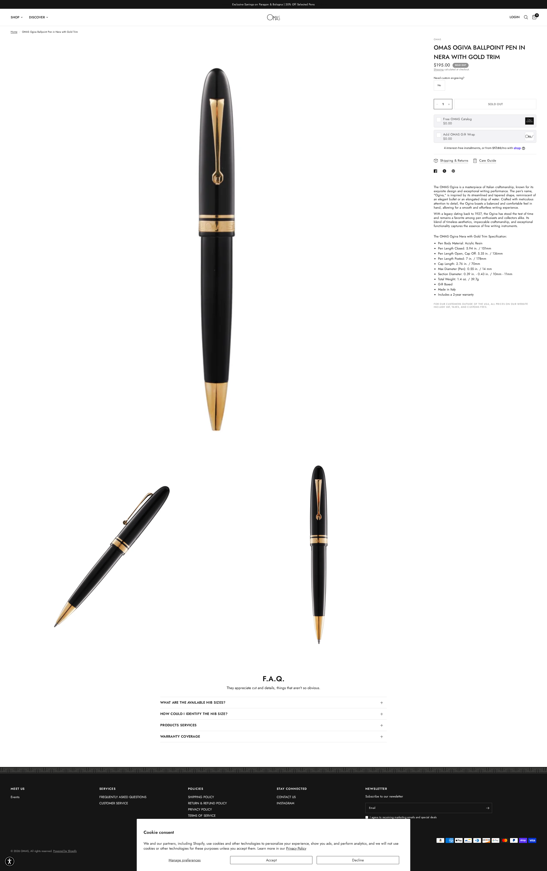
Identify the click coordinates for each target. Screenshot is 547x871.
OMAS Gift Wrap (459, 134)
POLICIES (195, 788)
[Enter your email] (488, 808)
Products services (178, 725)
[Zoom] (412, 47)
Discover (37, 17)
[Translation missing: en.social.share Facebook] (436, 171)
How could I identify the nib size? (194, 713)
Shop (15, 17)
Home (14, 32)
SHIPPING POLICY (201, 797)
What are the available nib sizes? (193, 702)
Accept (271, 860)
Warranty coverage (180, 736)
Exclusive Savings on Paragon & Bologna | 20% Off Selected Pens (273, 4)
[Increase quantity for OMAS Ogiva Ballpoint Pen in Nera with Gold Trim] (449, 104)
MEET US (18, 788)
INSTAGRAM (285, 803)
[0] (533, 17)
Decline (358, 860)
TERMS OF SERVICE (202, 815)
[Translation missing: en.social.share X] (445, 171)
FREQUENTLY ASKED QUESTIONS (122, 797)
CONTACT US (286, 797)
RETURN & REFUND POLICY (207, 803)
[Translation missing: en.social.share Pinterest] (454, 171)
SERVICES (107, 788)
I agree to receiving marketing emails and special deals (403, 817)
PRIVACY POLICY (200, 809)
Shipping (439, 69)
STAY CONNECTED (292, 788)
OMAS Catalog (457, 119)
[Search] (526, 17)
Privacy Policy (296, 848)
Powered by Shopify (65, 851)
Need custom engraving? (449, 78)
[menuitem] (18, 17)
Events (15, 797)
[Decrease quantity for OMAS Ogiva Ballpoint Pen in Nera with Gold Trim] (437, 104)
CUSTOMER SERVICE (113, 803)
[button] (9, 861)
